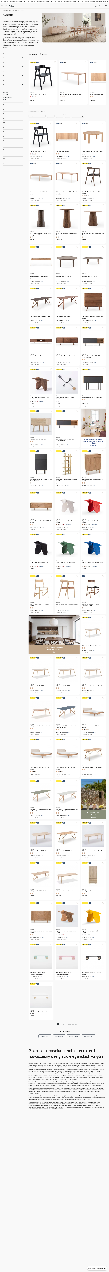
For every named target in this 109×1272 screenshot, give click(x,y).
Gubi (4, 99)
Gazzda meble (45, 1036)
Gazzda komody (88, 1036)
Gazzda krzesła (73, 1036)
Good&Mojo (6, 95)
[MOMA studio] (9, 6)
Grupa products (7, 97)
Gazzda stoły (59, 1036)
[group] (43, 82)
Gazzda (23, 10)
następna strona (72, 1024)
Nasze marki (16, 10)
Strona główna (7, 10)
